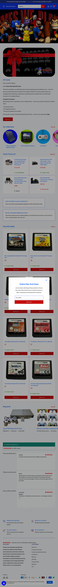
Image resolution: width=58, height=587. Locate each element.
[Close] (46, 280)
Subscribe (29, 302)
